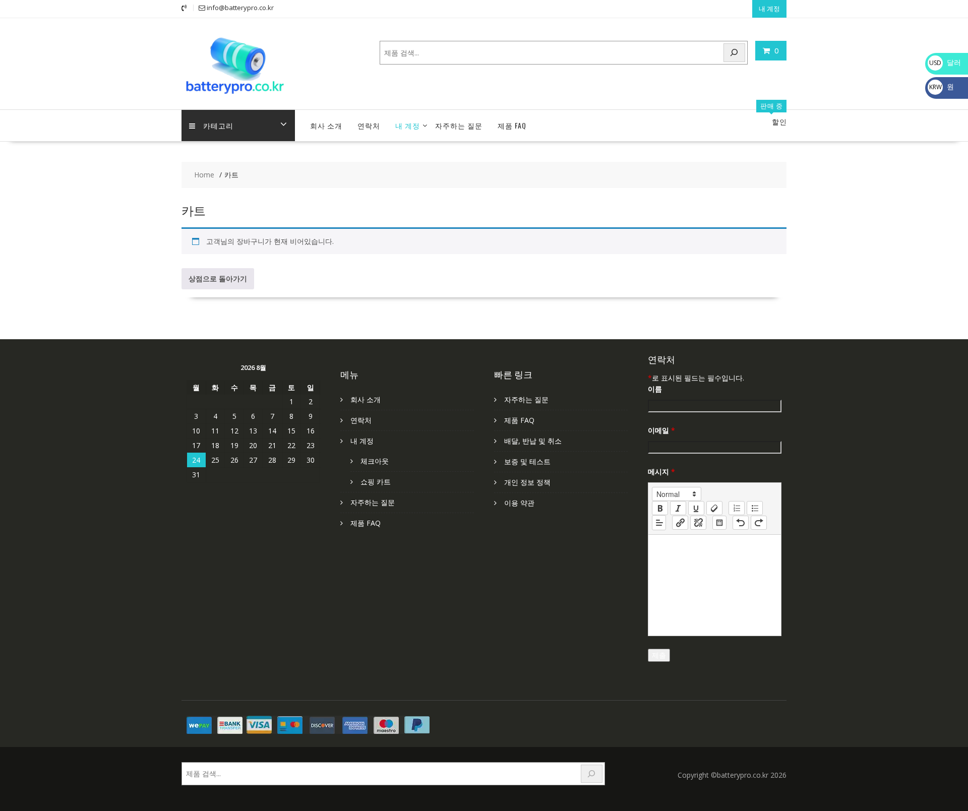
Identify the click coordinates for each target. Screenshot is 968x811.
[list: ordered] (737, 508)
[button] (676, 494)
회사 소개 (326, 125)
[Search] (734, 52)
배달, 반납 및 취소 (533, 441)
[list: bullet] (755, 508)
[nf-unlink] (698, 523)
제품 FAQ (512, 125)
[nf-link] (680, 523)
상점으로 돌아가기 (218, 278)
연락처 (368, 125)
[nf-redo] (759, 523)
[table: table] (719, 523)
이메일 (661, 430)
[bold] (660, 508)
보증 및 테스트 (527, 461)
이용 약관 (519, 503)
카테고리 (218, 125)
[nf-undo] (741, 523)
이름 (655, 389)
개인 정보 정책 (527, 482)
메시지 (661, 471)
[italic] (678, 508)
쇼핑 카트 (375, 481)
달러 (945, 62)
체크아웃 (374, 461)
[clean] (714, 508)
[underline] (696, 508)
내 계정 (769, 8)
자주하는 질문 (458, 125)
